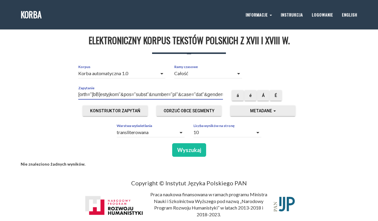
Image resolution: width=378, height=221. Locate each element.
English (349, 14)
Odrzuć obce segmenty (189, 110)
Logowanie (322, 14)
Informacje (257, 14)
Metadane (261, 110)
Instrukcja (292, 14)
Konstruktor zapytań (115, 110)
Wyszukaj (189, 150)
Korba (31, 15)
